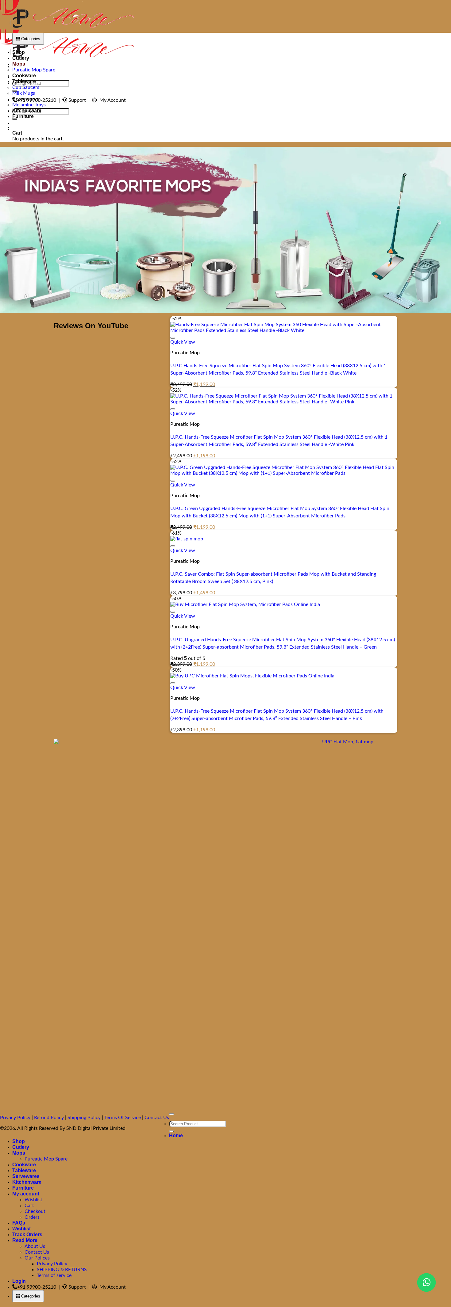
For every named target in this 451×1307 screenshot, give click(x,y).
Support (77, 100)
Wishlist (33, 1199)
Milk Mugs (23, 93)
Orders (32, 1217)
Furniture (23, 116)
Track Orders (27, 1234)
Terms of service (54, 1275)
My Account (112, 100)
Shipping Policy (84, 1117)
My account (25, 1193)
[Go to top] (171, 1114)
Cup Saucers (25, 87)
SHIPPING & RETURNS (62, 1269)
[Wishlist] (172, 338)
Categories (30, 38)
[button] (25, 127)
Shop (18, 52)
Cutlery (20, 58)
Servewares (26, 98)
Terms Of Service (122, 1117)
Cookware (24, 75)
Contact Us (157, 1117)
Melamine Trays (29, 104)
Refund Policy (49, 1117)
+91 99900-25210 (37, 1287)
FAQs (18, 1222)
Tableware (24, 81)
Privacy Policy (15, 1117)
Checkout (35, 1211)
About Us (35, 1246)
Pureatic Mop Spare (33, 69)
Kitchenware (26, 110)
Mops (18, 64)
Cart (29, 1205)
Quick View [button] (182, 342)
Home (176, 1135)
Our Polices (37, 1258)
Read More (24, 1240)
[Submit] (171, 1131)
